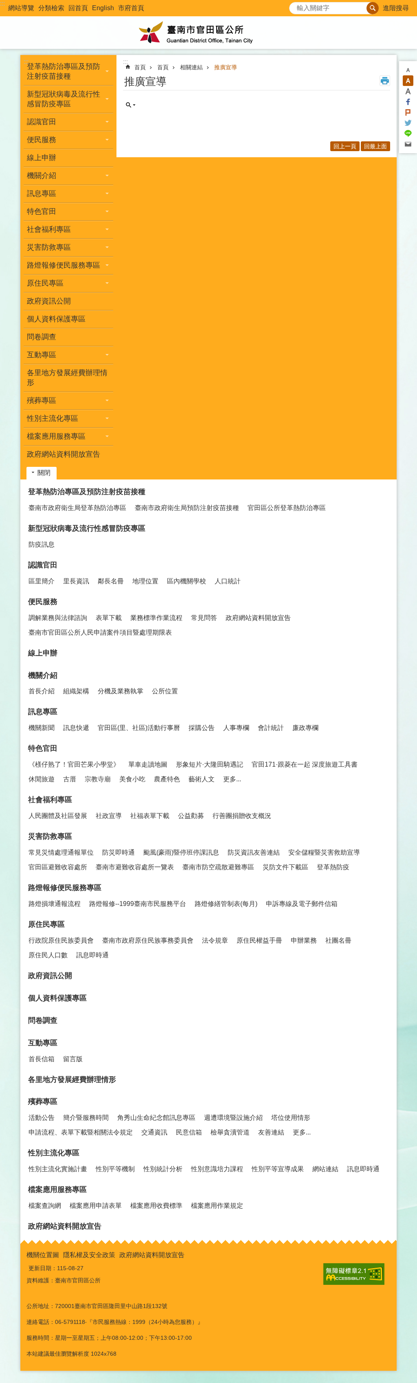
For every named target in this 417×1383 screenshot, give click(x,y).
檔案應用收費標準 (156, 1205)
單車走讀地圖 (147, 764)
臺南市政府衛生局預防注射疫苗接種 (187, 507)
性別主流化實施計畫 (58, 1168)
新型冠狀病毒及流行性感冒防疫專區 (86, 528)
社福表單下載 (149, 815)
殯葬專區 (42, 1101)
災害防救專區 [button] (49, 247)
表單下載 (109, 617)
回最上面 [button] (375, 146)
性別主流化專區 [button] (52, 418)
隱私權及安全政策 (89, 1254)
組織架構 (76, 691)
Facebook (408, 102)
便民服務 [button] (41, 140)
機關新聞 (42, 727)
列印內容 (385, 80)
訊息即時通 (92, 955)
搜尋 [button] (373, 8)
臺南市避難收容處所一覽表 (135, 867)
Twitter (408, 123)
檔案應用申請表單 (96, 1205)
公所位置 (165, 691)
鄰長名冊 (111, 581)
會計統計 (271, 727)
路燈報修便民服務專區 (64, 888)
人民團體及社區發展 (58, 815)
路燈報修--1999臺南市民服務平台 (137, 903)
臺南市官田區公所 (208, 32)
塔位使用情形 (290, 1117)
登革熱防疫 (333, 867)
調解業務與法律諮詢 (58, 617)
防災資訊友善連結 (254, 852)
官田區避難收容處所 (58, 867)
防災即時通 (118, 852)
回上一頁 (345, 146)
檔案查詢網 (45, 1205)
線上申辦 (41, 158)
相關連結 (191, 67)
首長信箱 (42, 1058)
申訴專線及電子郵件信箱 (302, 903)
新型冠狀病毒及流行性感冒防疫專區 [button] (63, 99)
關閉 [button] (43, 472)
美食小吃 (132, 779)
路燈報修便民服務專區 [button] (63, 265)
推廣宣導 (225, 67)
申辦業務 (304, 940)
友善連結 (271, 1132)
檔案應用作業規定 (217, 1205)
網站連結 (325, 1168)
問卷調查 (41, 337)
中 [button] (408, 80)
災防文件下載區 (285, 867)
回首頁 (78, 7)
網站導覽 (21, 7)
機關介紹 (42, 675)
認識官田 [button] (41, 122)
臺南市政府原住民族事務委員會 (147, 940)
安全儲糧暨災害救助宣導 (324, 852)
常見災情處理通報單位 (61, 852)
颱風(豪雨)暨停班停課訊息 (181, 852)
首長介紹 (42, 691)
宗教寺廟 (98, 779)
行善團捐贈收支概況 (242, 815)
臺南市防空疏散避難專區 (218, 867)
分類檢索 (51, 7)
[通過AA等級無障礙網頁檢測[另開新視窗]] (353, 1274)
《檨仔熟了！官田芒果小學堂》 (74, 764)
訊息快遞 (76, 727)
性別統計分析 (162, 1168)
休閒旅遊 (42, 779)
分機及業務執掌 (120, 691)
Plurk (408, 112)
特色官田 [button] (41, 211)
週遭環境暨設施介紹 (233, 1117)
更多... (232, 779)
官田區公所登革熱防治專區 (287, 507)
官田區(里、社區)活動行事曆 (139, 727)
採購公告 (202, 727)
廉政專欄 (305, 727)
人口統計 (228, 581)
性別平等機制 (115, 1168)
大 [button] (408, 91)
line (408, 133)
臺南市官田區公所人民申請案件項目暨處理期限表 (100, 632)
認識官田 (42, 565)
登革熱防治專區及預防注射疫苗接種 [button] (63, 71)
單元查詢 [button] (130, 105)
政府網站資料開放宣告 (63, 454)
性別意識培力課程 (217, 1168)
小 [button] (408, 70)
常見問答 (204, 617)
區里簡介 (42, 581)
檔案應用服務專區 (57, 1189)
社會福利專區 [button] (49, 229)
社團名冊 (338, 940)
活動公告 (42, 1117)
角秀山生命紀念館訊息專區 (156, 1117)
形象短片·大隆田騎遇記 (209, 764)
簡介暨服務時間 (86, 1117)
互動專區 (42, 1043)
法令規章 (215, 940)
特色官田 (42, 748)
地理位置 (145, 581)
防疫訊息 (42, 544)
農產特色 (167, 779)
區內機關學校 (186, 581)
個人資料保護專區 (56, 319)
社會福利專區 (50, 800)
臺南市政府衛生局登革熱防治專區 (77, 507)
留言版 (73, 1058)
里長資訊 (76, 581)
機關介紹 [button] (41, 176)
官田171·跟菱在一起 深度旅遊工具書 (305, 764)
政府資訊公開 (49, 301)
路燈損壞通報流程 (55, 903)
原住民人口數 (48, 955)
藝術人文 (202, 779)
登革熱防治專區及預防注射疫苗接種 (86, 492)
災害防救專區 (50, 836)
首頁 (140, 67)
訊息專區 (42, 712)
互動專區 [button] (41, 355)
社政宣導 (109, 815)
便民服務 (42, 602)
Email (408, 144)
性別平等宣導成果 (278, 1168)
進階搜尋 (396, 7)
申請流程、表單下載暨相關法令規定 (81, 1132)
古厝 (69, 779)
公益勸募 (191, 815)
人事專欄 (236, 727)
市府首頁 (131, 7)
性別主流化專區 (53, 1153)
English (103, 7)
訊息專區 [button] (41, 193)
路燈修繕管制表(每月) (226, 903)
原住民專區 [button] (45, 283)
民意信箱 (189, 1132)
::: (2, 3)
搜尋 (295, 5)
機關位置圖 (42, 1254)
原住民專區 (46, 924)
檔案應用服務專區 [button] (56, 436)
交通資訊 (154, 1132)
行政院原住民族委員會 (61, 940)
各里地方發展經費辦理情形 (67, 378)
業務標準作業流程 (156, 617)
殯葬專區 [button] (41, 400)
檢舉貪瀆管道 (230, 1132)
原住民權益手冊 (259, 940)
